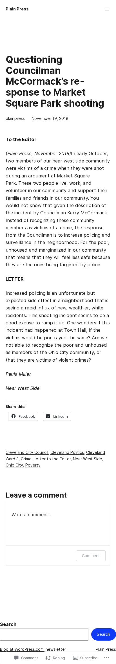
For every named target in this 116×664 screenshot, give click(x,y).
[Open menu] (107, 9)
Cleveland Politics (67, 452)
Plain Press (17, 9)
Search (8, 624)
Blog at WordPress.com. (22, 649)
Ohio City (14, 465)
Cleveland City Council (27, 452)
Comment (91, 555)
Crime (26, 459)
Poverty (33, 465)
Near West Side (87, 459)
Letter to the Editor (52, 459)
